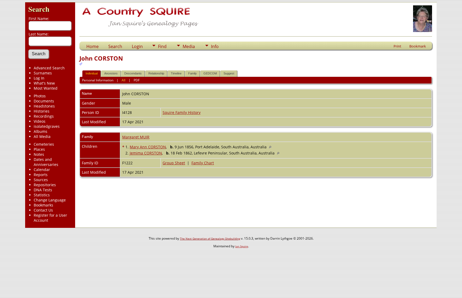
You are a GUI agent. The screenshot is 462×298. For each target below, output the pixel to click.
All (123, 80)
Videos (39, 121)
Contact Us (43, 210)
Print (397, 46)
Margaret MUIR (135, 137)
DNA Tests (43, 189)
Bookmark (417, 46)
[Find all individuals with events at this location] (271, 146)
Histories (41, 111)
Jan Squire (241, 246)
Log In (39, 78)
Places (39, 149)
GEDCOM (210, 73)
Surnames (43, 73)
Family (192, 73)
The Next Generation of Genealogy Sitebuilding (210, 238)
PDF (137, 80)
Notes (39, 154)
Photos (40, 95)
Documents (44, 101)
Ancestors (111, 73)
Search (38, 9)
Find (162, 46)
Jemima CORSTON (146, 153)
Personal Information (97, 80)
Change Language (50, 199)
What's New (44, 83)
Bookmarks (43, 205)
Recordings (44, 116)
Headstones (44, 106)
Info (215, 46)
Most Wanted (45, 88)
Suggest (229, 73)
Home (92, 46)
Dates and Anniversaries (46, 162)
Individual (92, 73)
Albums (40, 131)
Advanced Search (49, 67)
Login (137, 46)
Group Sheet (174, 162)
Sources (41, 179)
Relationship (156, 73)
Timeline (176, 73)
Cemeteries (44, 144)
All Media (42, 136)
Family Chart (202, 162)
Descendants (133, 73)
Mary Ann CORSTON (148, 146)
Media (189, 46)
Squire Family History (182, 112)
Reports (41, 174)
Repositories (45, 184)
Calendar (42, 169)
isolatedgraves (47, 126)
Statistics (42, 194)
